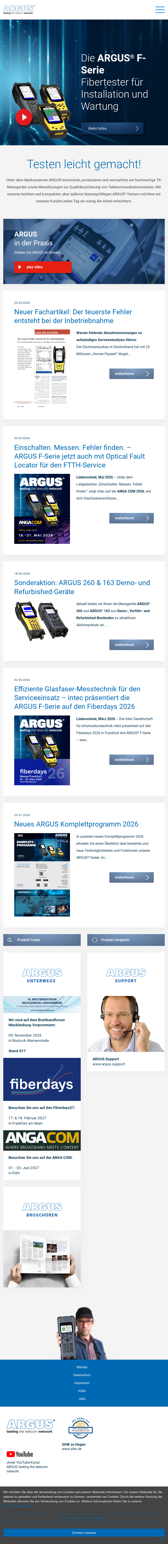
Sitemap (82, 1367)
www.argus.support (109, 1064)
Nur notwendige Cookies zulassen (84, 1518)
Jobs (82, 1399)
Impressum (81, 1383)
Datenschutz (82, 1375)
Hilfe (162, 1539)
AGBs (82, 1391)
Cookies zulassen (84, 1532)
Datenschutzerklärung (18, 1505)
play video (35, 267)
